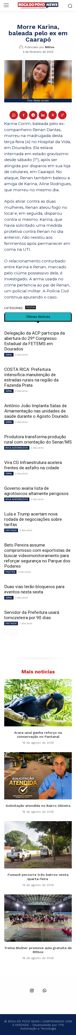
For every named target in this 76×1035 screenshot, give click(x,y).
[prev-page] (7, 632)
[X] (52, 115)
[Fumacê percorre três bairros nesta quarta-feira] (38, 844)
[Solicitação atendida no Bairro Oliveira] (38, 775)
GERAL (8, 354)
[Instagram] (31, 991)
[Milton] (21, 47)
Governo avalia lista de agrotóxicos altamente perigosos (36, 491)
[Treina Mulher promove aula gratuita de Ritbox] (38, 918)
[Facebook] (23, 115)
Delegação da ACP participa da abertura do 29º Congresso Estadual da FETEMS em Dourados (34, 341)
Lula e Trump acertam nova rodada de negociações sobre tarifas (33, 519)
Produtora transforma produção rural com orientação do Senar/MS (38, 439)
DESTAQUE (11, 530)
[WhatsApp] (14, 115)
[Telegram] (33, 115)
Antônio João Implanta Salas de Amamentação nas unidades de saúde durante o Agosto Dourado (36, 411)
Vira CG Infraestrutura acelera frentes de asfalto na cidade (33, 465)
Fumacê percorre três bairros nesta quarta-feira (38, 877)
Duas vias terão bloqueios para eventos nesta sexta (34, 589)
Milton (49, 47)
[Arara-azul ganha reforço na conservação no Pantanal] (38, 702)
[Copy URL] (62, 115)
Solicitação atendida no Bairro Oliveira (38, 806)
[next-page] (13, 632)
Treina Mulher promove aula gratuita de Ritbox (38, 950)
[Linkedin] (43, 115)
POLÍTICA (10, 571)
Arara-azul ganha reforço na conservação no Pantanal (38, 735)
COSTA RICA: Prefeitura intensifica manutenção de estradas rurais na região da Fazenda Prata (31, 377)
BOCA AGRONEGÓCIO (16, 447)
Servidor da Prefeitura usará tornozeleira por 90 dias (31, 615)
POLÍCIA (30, 307)
